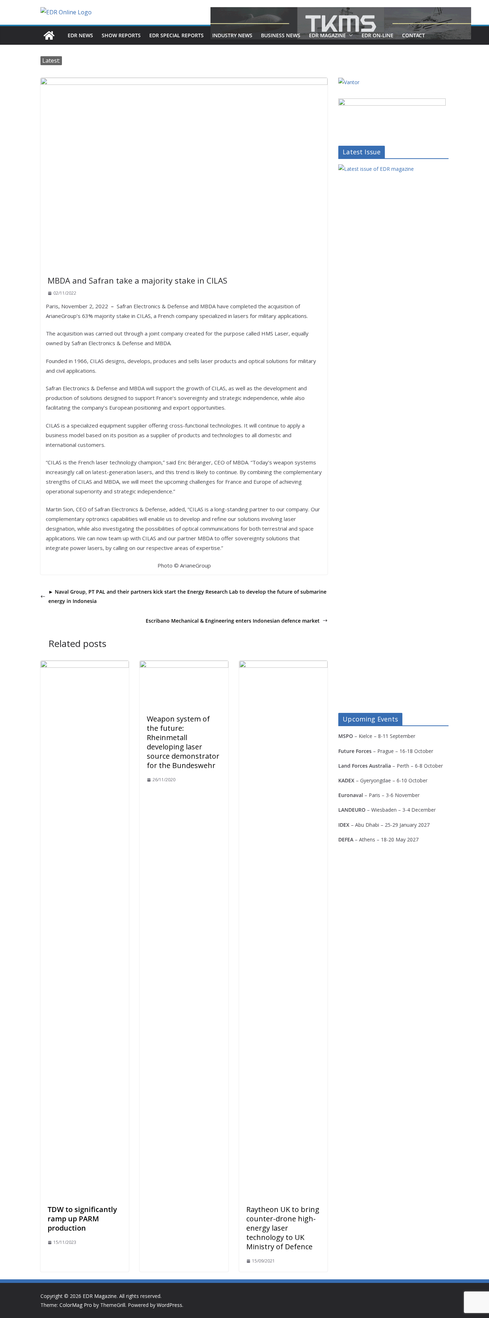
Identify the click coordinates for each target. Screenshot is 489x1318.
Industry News (232, 35)
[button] (349, 35)
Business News (280, 35)
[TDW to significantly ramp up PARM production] (84, 666)
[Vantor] (348, 82)
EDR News (80, 35)
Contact (413, 35)
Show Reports (121, 35)
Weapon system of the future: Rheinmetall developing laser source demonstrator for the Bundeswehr (183, 742)
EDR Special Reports (176, 35)
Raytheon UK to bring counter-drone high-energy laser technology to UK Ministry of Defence (282, 1227)
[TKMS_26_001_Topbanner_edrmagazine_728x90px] (340, 23)
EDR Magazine (327, 35)
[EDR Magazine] (49, 35)
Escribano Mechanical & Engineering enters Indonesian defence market (233, 620)
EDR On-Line (377, 35)
